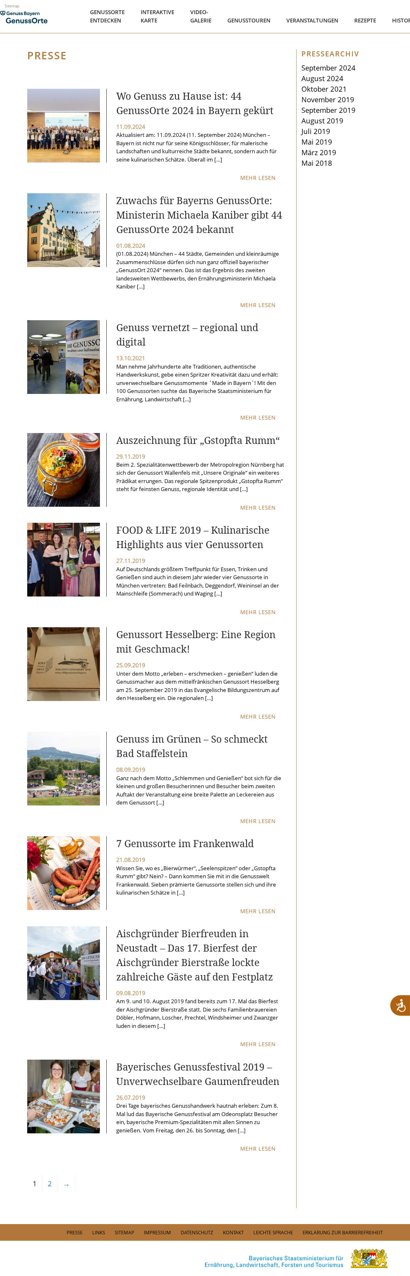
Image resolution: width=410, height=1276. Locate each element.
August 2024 (322, 78)
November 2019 (327, 99)
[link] (205, 1258)
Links (98, 1232)
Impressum (157, 1232)
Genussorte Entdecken (107, 16)
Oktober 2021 (324, 89)
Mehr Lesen (258, 177)
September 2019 (328, 110)
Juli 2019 (315, 131)
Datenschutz (197, 1232)
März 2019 (318, 152)
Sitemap (12, 6)
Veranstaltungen (312, 20)
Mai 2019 (316, 141)
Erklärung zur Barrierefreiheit (343, 1232)
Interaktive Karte (157, 16)
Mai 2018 (316, 163)
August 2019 (322, 120)
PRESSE (75, 1232)
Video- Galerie (200, 16)
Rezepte (365, 20)
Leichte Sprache (273, 1232)
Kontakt (233, 1232)
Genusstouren (248, 20)
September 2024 (328, 67)
